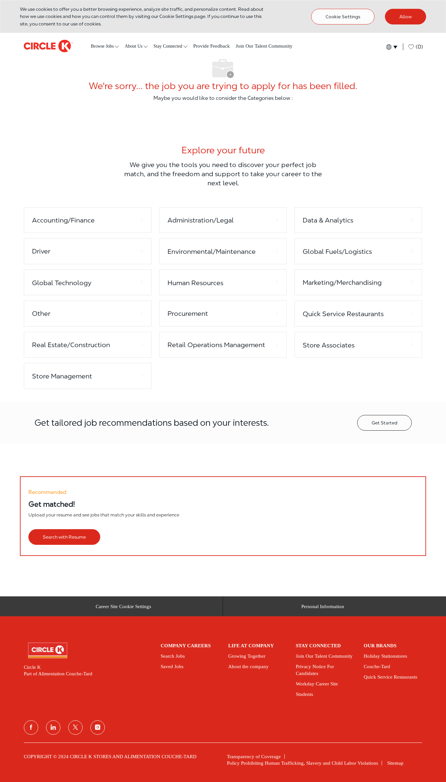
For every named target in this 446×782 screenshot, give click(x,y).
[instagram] (97, 727)
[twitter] (75, 727)
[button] (391, 46)
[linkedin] (53, 727)
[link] (87, 650)
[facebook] (31, 727)
